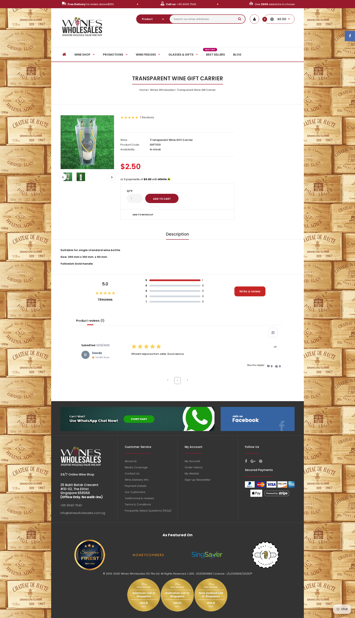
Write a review (249, 291)
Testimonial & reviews (139, 498)
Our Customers (135, 492)
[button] (269, 366)
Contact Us (132, 473)
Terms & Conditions (138, 504)
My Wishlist (192, 473)
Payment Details (135, 486)
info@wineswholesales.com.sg (82, 513)
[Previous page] (167, 380)
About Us (131, 461)
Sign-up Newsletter (198, 480)
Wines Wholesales (162, 90)
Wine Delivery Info (137, 480)
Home (143, 90)
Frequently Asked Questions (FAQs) (148, 511)
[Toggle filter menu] (273, 332)
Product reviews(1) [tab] (90, 321)
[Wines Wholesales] (82, 38)
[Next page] (187, 380)
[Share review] (275, 346)
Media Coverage (136, 467)
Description (177, 234)
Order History (194, 467)
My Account (192, 461)
